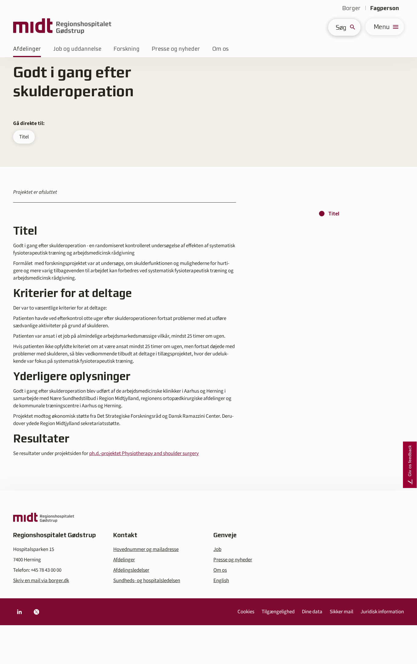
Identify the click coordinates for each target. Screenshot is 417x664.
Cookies (246, 611)
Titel (24, 137)
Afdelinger (27, 48)
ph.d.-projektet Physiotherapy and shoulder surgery (144, 453)
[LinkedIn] (19, 612)
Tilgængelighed (278, 611)
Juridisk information (382, 611)
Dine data (312, 611)
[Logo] (62, 26)
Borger (351, 8)
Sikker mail (341, 611)
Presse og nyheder (176, 48)
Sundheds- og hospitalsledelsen (146, 580)
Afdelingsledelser (131, 570)
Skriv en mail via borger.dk (41, 580)
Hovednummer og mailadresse (146, 549)
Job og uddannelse (77, 48)
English (221, 580)
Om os (220, 48)
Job (217, 549)
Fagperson (384, 8)
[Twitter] (36, 612)
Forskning (127, 48)
